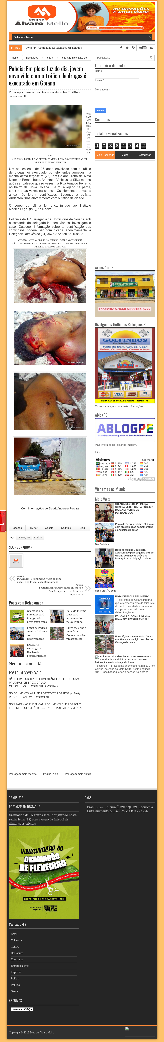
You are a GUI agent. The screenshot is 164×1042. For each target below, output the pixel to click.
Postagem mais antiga (78, 773)
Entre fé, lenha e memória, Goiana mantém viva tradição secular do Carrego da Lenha (134, 639)
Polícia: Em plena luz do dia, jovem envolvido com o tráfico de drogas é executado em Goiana (47, 75)
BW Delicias (102, 544)
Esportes (16, 972)
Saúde (14, 991)
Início (98, 452)
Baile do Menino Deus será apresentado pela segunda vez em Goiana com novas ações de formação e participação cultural (134, 554)
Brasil (14, 933)
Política (15, 984)
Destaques (24, 537)
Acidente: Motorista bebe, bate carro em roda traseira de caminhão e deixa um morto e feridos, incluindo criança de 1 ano (123, 659)
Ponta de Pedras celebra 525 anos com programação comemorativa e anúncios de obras (134, 527)
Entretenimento (20, 965)
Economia (17, 959)
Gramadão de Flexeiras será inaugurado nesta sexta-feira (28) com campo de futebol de (91, 47)
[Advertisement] (120, 185)
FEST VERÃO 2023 (105, 590)
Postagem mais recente (23, 773)
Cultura (15, 946)
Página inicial (51, 773)
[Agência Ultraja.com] (140, 1035)
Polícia (38, 537)
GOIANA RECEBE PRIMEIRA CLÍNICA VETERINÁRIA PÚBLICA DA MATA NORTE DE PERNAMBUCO (134, 508)
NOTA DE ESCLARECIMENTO (132, 596)
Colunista (16, 940)
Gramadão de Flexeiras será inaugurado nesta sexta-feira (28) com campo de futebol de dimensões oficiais (43, 819)
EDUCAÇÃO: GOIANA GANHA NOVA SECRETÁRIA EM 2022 (132, 618)
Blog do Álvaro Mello (42, 1032)
